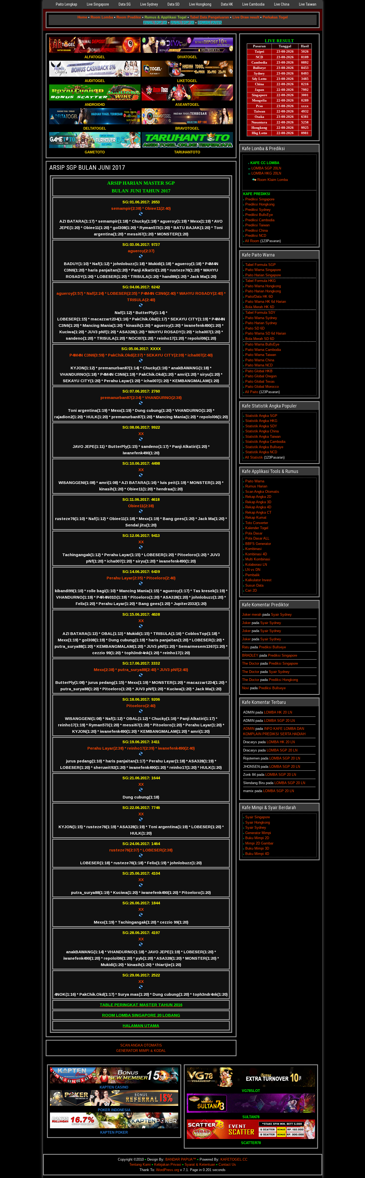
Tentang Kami (140, 1164)
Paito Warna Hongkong (263, 286)
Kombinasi (253, 549)
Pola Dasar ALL (257, 538)
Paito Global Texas (260, 381)
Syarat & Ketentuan (200, 1164)
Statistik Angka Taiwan (263, 437)
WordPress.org (167, 1170)
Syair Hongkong (257, 822)
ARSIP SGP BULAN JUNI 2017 (87, 167)
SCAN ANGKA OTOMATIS (141, 1045)
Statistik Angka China (262, 431)
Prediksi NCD (255, 236)
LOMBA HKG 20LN (266, 173)
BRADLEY (250, 655)
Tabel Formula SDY (260, 313)
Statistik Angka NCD (261, 452)
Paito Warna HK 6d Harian (265, 302)
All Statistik (254, 457)
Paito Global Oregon (261, 376)
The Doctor (250, 663)
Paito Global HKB (259, 371)
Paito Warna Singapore (263, 270)
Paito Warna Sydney (261, 318)
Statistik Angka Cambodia (265, 442)
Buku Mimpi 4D (257, 854)
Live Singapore (98, 4)
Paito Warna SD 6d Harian (265, 333)
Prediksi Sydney (258, 210)
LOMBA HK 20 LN (278, 712)
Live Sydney (149, 4)
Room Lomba (102, 17)
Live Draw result (245, 17)
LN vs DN (252, 570)
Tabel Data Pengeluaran (209, 17)
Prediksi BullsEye (259, 215)
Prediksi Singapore (259, 199)
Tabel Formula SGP (260, 265)
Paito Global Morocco (262, 387)
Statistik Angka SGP (261, 416)
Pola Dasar (253, 533)
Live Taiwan (307, 4)
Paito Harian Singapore (263, 275)
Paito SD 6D (255, 328)
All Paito (251, 392)
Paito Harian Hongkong (263, 291)
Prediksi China (256, 230)
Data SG (125, 4)
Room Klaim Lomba (272, 180)
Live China (281, 4)
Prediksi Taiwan (257, 225)
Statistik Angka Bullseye (264, 447)
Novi (245, 688)
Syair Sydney (281, 615)
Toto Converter (256, 523)
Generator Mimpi (258, 833)
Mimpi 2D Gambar (259, 843)
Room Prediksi (129, 17)
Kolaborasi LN (256, 565)
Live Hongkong (200, 4)
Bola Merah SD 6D (259, 339)
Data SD (174, 4)
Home (82, 17)
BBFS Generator (258, 544)
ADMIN (248, 729)
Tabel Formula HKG (260, 281)
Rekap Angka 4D (258, 507)
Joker (246, 623)
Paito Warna (254, 481)
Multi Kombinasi (257, 559)
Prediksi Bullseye (272, 647)
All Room (252, 241)
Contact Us (227, 1164)
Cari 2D (251, 590)
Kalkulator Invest (258, 580)
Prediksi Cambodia (259, 220)
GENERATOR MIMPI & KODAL (141, 1051)
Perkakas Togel (275, 17)
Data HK (227, 4)
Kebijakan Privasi (167, 1164)
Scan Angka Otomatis (262, 492)
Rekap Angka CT (258, 512)
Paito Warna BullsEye (262, 344)
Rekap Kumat (255, 518)
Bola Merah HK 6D (259, 307)
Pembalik (252, 575)
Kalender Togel (256, 528)
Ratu (245, 647)
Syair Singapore (257, 817)
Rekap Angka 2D (258, 497)
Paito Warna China (259, 360)
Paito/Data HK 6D (259, 296)
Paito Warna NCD (259, 365)
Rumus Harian (256, 486)
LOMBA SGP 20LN (266, 168)
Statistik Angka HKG (261, 421)
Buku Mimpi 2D (257, 838)
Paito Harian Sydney (261, 323)
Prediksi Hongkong (259, 204)
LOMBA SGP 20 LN (279, 721)
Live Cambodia (253, 4)
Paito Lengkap (66, 4)
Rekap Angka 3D (258, 502)
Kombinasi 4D (256, 554)
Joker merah (251, 615)
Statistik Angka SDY (261, 426)
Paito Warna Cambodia (263, 350)
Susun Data (254, 585)
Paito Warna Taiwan (260, 355)
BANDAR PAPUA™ (180, 1159)
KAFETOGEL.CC (233, 1159)
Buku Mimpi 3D (257, 848)
